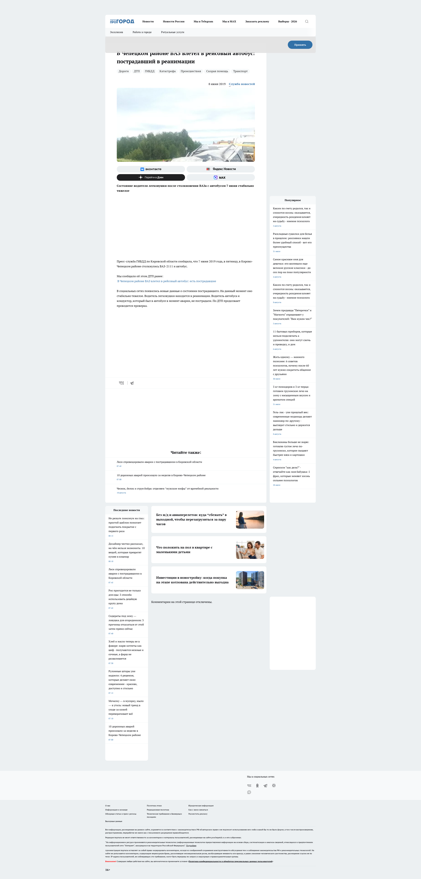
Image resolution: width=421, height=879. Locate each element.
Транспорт (240, 71)
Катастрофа (168, 71)
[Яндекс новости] (221, 169)
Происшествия (191, 71)
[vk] (122, 383)
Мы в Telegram (203, 21)
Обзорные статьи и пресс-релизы (120, 814)
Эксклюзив (116, 32)
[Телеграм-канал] (265, 785)
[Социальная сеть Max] (221, 177)
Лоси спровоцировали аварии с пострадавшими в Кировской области (159, 463)
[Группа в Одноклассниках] (257, 785)
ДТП (137, 71)
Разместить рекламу (197, 814)
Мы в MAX (229, 21)
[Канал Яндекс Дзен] (151, 177)
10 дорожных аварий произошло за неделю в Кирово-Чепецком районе (161, 477)
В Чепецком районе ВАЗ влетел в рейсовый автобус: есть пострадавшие (166, 281)
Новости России (174, 21)
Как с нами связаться (198, 809)
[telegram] (133, 383)
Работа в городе (142, 32)
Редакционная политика (158, 809)
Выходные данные (113, 821)
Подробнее (191, 845)
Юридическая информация (200, 805)
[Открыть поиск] (306, 21)
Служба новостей (242, 84)
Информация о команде (116, 809)
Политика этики (154, 805)
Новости (148, 21)
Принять (300, 44)
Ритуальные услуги (172, 32)
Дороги (124, 71)
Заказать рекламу (257, 21)
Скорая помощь (217, 71)
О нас (107, 805)
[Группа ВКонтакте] (151, 169)
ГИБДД (149, 71)
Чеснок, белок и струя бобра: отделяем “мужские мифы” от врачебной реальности (168, 490)
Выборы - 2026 (287, 21)
